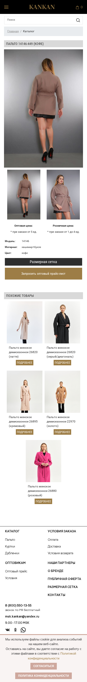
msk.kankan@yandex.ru (22, 616)
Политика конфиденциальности (43, 675)
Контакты (56, 595)
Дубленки (12, 553)
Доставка (54, 546)
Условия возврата (60, 553)
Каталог (12, 531)
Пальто (10, 539)
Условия (11, 578)
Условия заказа (62, 531)
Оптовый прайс (16, 571)
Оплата (53, 539)
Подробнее (24, 362)
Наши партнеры (61, 563)
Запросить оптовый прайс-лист (43, 274)
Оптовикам (15, 563)
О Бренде (55, 571)
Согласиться (43, 666)
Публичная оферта (64, 579)
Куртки (10, 546)
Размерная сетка (43, 262)
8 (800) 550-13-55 (18, 605)
